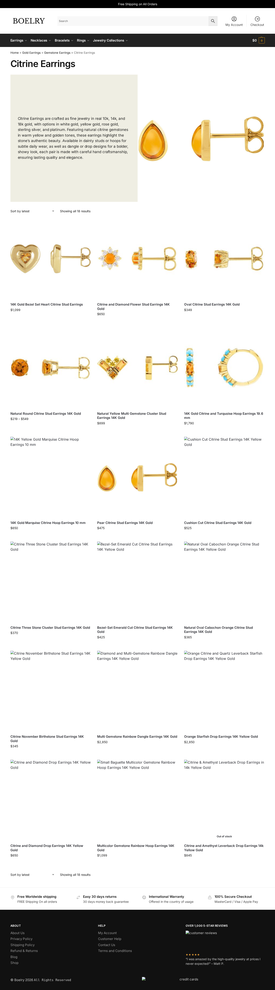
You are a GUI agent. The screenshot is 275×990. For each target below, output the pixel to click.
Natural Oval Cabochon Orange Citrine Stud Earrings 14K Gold (218, 629)
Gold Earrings (31, 52)
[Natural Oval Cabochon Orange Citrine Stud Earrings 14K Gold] (224, 582)
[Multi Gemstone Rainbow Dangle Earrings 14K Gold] (137, 691)
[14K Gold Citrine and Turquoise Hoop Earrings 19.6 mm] (224, 368)
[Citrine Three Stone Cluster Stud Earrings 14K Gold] (50, 582)
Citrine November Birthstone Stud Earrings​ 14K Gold (47, 738)
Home (14, 52)
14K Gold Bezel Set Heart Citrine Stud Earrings (46, 304)
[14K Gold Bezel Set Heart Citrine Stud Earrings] (50, 259)
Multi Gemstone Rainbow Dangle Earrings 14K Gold (137, 736)
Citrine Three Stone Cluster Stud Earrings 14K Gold (50, 627)
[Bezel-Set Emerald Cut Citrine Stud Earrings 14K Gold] (137, 582)
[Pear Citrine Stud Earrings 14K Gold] (137, 477)
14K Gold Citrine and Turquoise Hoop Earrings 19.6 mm (223, 415)
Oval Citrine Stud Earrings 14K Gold (212, 304)
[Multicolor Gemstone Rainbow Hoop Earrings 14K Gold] (137, 800)
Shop (14, 963)
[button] (258, 40)
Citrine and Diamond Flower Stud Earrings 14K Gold (133, 306)
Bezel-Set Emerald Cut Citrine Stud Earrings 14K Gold (135, 629)
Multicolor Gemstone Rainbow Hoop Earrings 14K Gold (135, 848)
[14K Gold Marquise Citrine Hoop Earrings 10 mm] (50, 477)
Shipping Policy (22, 945)
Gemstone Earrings (57, 52)
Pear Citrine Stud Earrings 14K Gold (125, 523)
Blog (13, 957)
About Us (17, 933)
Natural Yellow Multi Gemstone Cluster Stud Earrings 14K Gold (131, 415)
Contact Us (106, 945)
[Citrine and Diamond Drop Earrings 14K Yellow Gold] (50, 800)
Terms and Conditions (115, 951)
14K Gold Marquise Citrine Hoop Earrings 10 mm (48, 523)
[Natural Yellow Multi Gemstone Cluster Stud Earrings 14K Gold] (137, 368)
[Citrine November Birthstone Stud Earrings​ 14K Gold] (50, 691)
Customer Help (109, 939)
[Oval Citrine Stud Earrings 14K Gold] (224, 259)
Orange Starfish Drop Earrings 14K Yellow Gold (221, 736)
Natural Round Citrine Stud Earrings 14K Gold (45, 413)
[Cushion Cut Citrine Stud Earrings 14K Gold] (224, 477)
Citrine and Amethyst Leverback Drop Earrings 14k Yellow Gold (224, 848)
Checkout (257, 25)
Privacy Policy (21, 939)
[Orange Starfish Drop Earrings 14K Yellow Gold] (224, 691)
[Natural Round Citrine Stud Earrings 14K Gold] (50, 368)
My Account (234, 25)
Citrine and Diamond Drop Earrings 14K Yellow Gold (46, 848)
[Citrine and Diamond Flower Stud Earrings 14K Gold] (137, 259)
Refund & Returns (24, 951)
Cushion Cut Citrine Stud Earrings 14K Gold (217, 523)
